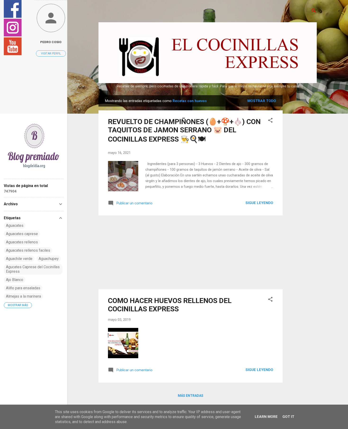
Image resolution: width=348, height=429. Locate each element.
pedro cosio (51, 42)
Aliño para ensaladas (23, 288)
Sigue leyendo (259, 203)
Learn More (266, 417)
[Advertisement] (301, 166)
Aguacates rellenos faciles (28, 250)
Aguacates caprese (22, 234)
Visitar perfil (51, 53)
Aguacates (14, 225)
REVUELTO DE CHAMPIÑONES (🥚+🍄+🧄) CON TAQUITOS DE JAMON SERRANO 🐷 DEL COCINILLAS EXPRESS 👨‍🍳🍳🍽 (184, 130)
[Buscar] (314, 11)
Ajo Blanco (14, 279)
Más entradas (190, 396)
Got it (288, 417)
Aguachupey (49, 258)
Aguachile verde (19, 258)
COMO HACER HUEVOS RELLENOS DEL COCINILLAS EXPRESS (170, 304)
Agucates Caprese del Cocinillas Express (33, 269)
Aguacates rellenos (22, 242)
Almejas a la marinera (23, 296)
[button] (270, 120)
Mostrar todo (261, 101)
